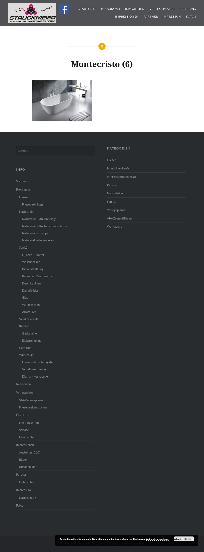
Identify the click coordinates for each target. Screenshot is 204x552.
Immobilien (135, 8)
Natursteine (115, 193)
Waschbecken (31, 262)
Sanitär (112, 201)
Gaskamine (29, 333)
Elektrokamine (31, 340)
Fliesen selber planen (33, 407)
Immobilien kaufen (119, 168)
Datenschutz (27, 497)
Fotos (191, 16)
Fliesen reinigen (32, 204)
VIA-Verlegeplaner (31, 400)
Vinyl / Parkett (28, 319)
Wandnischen (31, 304)
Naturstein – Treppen (36, 233)
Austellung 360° (29, 452)
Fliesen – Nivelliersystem (38, 362)
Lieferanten (26, 482)
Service (24, 430)
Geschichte (26, 437)
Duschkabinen (31, 283)
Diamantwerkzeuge (35, 376)
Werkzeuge (114, 226)
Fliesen (111, 160)
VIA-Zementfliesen (119, 218)
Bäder (23, 459)
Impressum (172, 16)
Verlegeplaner (162, 8)
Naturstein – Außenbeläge (39, 219)
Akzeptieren (184, 539)
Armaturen (29, 312)
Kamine (112, 185)
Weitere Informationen (157, 538)
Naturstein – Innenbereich (39, 240)
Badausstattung (32, 269)
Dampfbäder (30, 290)
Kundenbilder (28, 466)
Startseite (87, 8)
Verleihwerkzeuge (34, 369)
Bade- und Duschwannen (38, 276)
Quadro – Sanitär (33, 255)
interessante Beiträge (121, 176)
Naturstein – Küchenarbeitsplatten (45, 226)
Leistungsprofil (29, 422)
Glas (25, 297)
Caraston (25, 347)
